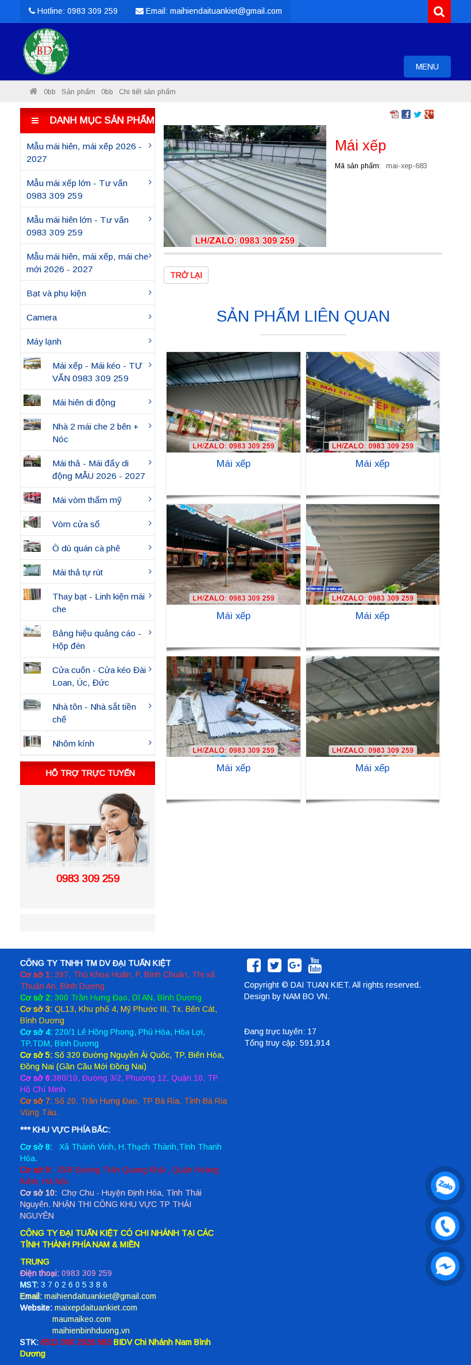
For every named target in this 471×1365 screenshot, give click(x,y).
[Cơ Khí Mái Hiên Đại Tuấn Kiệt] (46, 52)
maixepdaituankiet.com (96, 1307)
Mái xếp (233, 463)
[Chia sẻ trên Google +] (429, 113)
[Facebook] (254, 968)
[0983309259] (442, 1183)
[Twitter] (274, 968)
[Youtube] (315, 968)
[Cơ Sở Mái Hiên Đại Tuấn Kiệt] (33, 92)
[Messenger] (442, 1263)
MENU (433, 69)
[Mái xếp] (245, 185)
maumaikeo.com (81, 1319)
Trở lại (186, 275)
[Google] (294, 968)
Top (444, 1323)
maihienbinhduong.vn (91, 1330)
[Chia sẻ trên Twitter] (417, 113)
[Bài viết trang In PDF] (394, 113)
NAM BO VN (305, 996)
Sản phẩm (78, 92)
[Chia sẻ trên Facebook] (406, 113)
